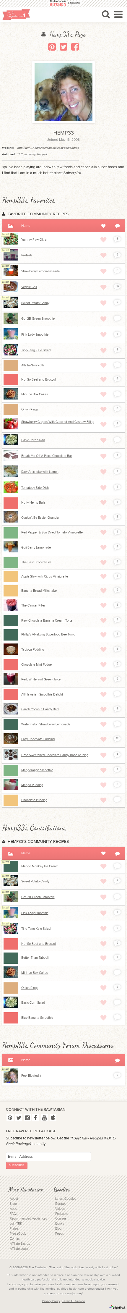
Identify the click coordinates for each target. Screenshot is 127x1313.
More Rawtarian (26, 1189)
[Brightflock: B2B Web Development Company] (117, 1307)
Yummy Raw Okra (34, 240)
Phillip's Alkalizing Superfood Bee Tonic (48, 634)
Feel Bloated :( (31, 1076)
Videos (60, 1209)
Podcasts (61, 1214)
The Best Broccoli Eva (36, 562)
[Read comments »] (117, 318)
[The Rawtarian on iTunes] (53, 1117)
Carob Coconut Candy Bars (40, 709)
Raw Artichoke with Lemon (39, 472)
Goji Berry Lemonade (36, 547)
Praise (14, 1228)
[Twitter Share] (63, 46)
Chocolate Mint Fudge (36, 665)
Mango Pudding (32, 785)
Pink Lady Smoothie (34, 335)
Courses (60, 1218)
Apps (13, 1209)
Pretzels (26, 255)
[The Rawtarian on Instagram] (27, 1117)
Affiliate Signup (20, 1244)
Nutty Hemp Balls (33, 502)
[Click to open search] (106, 14)
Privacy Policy (51, 1301)
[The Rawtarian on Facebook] (35, 1117)
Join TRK (16, 1223)
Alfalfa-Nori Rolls (32, 365)
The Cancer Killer (33, 605)
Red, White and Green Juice (41, 679)
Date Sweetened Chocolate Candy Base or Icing (54, 755)
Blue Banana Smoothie (37, 1018)
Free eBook (18, 1234)
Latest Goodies (65, 1199)
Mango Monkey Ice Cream (39, 866)
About (14, 1199)
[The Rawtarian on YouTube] (44, 1117)
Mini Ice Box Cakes (34, 394)
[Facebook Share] (75, 46)
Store (13, 1204)
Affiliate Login (19, 1249)
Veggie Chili (29, 287)
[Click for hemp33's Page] (11, 1082)
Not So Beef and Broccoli (38, 379)
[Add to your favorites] (103, 240)
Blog (58, 1228)
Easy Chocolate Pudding (38, 739)
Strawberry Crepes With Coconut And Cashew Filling (57, 422)
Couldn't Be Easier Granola (40, 518)
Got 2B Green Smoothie (38, 319)
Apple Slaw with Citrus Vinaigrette (44, 576)
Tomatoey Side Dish (35, 488)
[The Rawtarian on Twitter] (18, 1117)
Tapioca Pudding (32, 649)
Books (59, 1223)
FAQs (13, 1214)
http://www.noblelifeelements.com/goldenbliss (48, 148)
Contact (15, 1239)
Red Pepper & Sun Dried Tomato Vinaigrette (52, 532)
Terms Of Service (73, 1301)
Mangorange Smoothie (37, 770)
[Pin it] (52, 46)
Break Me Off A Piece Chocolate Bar (46, 456)
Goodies (62, 1189)
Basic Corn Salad (33, 440)
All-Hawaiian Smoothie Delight (42, 694)
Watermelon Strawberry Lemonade (45, 724)
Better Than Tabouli (34, 958)
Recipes (60, 1204)
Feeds (59, 1234)
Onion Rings (29, 409)
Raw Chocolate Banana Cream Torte (46, 620)
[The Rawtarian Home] (16, 14)
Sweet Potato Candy (35, 303)
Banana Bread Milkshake (39, 591)
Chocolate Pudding (34, 800)
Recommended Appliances (28, 1218)
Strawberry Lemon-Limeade (40, 271)
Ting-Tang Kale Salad (36, 350)
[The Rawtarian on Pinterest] (10, 1117)
